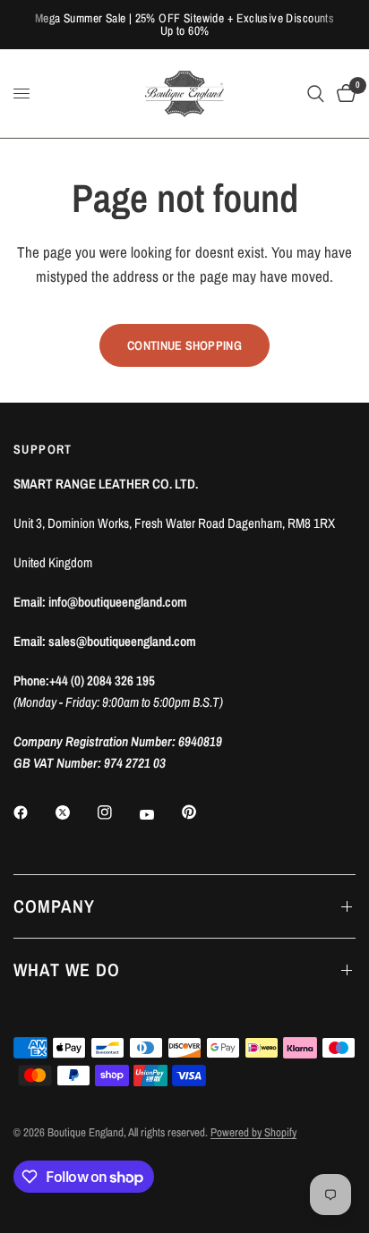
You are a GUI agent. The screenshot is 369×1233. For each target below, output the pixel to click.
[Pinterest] (201, 811)
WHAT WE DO (66, 969)
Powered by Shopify (253, 1132)
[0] (343, 93)
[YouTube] (159, 814)
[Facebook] (33, 812)
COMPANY (54, 906)
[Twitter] (75, 812)
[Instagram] (117, 812)
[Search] (315, 93)
